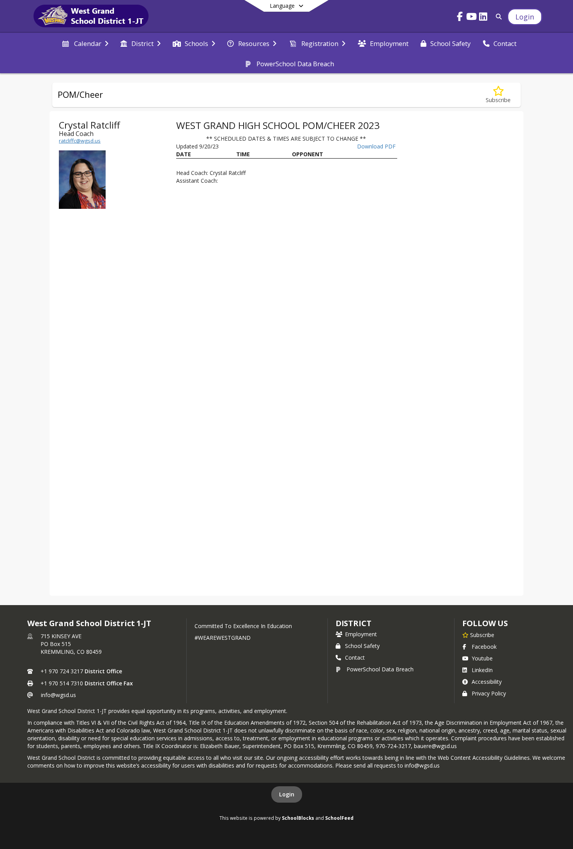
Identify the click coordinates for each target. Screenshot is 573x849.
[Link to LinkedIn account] (483, 17)
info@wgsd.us (58, 695)
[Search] (497, 16)
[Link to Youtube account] (471, 17)
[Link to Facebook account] (459, 17)
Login (286, 794)
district (353, 623)
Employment (361, 634)
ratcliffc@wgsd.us (80, 140)
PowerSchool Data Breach (380, 669)
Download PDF (376, 146)
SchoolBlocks (298, 818)
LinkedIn (482, 670)
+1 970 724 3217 (62, 671)
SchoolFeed (339, 818)
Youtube (482, 658)
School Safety (362, 646)
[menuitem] (85, 43)
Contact (355, 657)
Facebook (484, 646)
